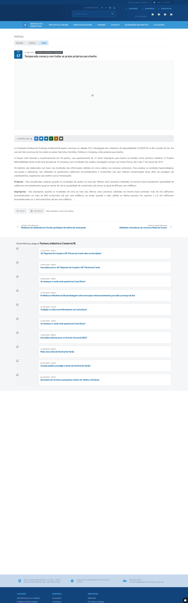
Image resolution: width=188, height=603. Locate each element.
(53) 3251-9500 (135, 580)
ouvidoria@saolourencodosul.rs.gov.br (146, 582)
